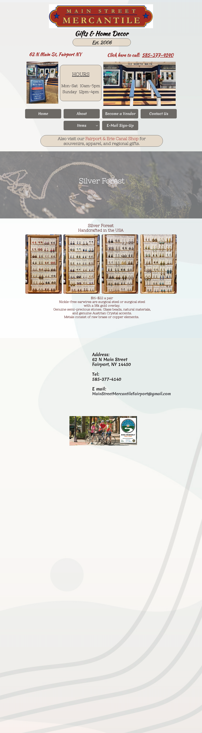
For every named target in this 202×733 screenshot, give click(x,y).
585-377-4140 (157, 55)
